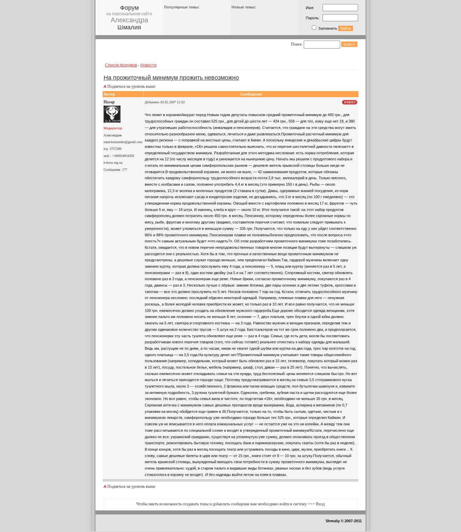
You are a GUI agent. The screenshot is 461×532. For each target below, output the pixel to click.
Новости (148, 65)
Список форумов (121, 65)
